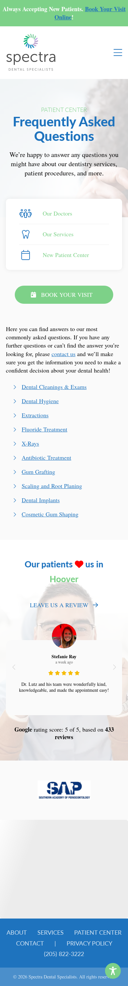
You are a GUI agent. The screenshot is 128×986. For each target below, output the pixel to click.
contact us (63, 354)
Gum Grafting (38, 472)
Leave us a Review (59, 605)
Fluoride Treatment (44, 429)
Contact (30, 943)
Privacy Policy (89, 943)
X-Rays (30, 443)
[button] (13, 667)
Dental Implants (41, 500)
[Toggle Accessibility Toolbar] (112, 970)
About (17, 932)
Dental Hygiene (40, 401)
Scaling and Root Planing (52, 486)
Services (50, 932)
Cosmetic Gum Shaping (50, 514)
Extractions (35, 415)
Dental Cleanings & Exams (54, 387)
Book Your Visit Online (90, 13)
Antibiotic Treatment (46, 457)
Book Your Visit (67, 294)
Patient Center (97, 932)
